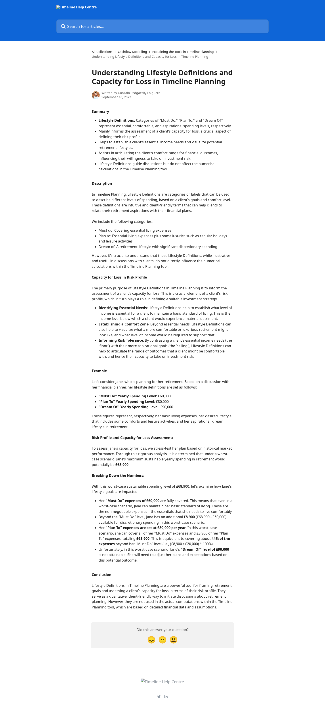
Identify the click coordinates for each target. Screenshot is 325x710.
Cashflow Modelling (132, 52)
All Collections (102, 52)
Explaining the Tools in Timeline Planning (183, 52)
